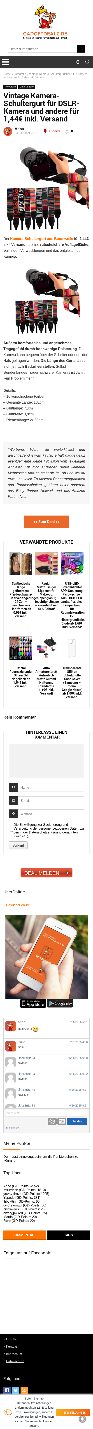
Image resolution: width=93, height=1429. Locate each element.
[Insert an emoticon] (52, 1121)
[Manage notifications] (82, 1419)
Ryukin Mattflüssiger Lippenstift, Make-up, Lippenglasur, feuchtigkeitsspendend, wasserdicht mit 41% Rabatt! (46, 596)
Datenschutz (15, 1361)
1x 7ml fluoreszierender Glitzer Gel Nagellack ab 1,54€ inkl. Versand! (20, 677)
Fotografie (20, 74)
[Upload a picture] (61, 1121)
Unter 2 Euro (27, 86)
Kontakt (11, 1346)
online (16, 905)
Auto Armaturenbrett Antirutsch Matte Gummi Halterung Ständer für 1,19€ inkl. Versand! (46, 680)
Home (7, 74)
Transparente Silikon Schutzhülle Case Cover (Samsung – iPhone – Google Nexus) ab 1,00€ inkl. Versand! (72, 682)
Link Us (11, 1339)
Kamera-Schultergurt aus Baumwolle (41, 239)
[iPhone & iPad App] (33, 1001)
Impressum (14, 1354)
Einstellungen (13, 1127)
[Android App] (60, 1001)
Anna (19, 129)
